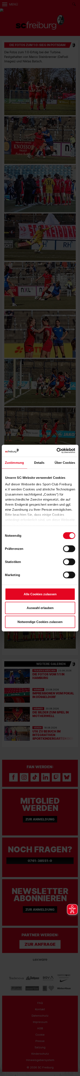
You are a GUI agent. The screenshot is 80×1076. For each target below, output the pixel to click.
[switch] (69, 548)
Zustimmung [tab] (14, 462)
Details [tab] (39, 462)
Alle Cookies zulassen (40, 594)
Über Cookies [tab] (65, 462)
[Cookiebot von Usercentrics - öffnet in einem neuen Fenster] (57, 451)
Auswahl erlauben (40, 608)
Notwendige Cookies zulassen (40, 621)
